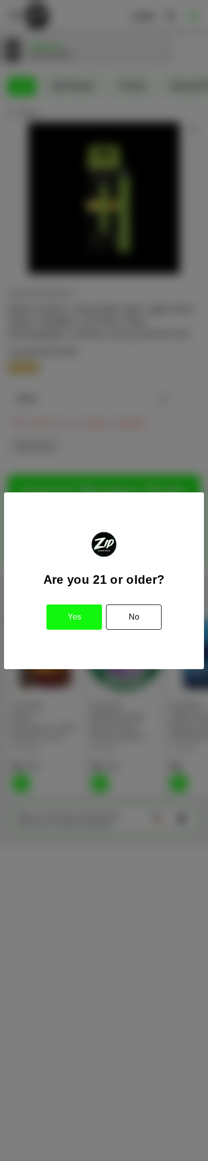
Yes (74, 617)
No (134, 617)
